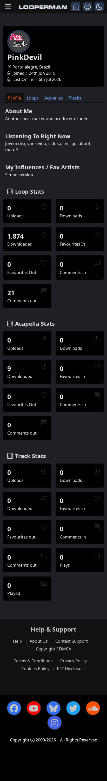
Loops (33, 98)
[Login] (76, 6)
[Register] (87, 6)
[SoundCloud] (93, 708)
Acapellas (53, 98)
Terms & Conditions (33, 661)
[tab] (14, 97)
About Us (39, 641)
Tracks (75, 98)
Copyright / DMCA (53, 649)
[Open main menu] (8, 7)
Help (17, 641)
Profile (14, 98)
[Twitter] (73, 708)
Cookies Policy (35, 668)
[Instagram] (54, 722)
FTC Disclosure (71, 668)
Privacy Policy (73, 661)
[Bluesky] (53, 708)
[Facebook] (14, 708)
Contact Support (71, 641)
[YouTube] (33, 708)
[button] (99, 6)
